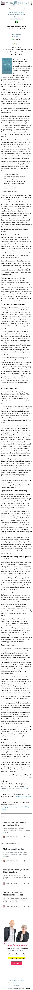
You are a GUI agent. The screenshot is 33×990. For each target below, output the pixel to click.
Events (23, 14)
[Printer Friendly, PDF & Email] (16, 44)
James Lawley (15, 36)
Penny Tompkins (16, 34)
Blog (22, 12)
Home (11, 12)
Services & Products (14, 14)
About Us (17, 12)
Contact (16, 17)
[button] (16, 19)
